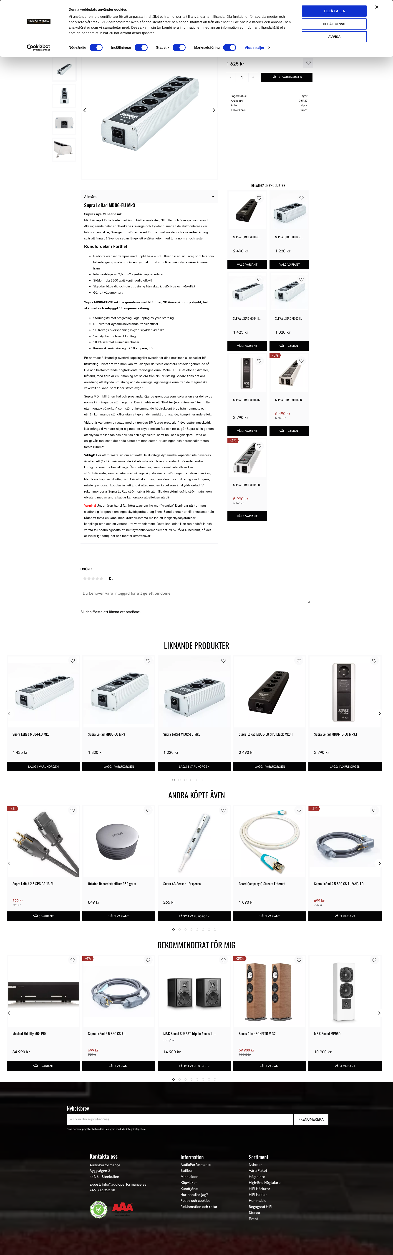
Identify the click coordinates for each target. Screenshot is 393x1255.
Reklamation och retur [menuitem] (199, 1207)
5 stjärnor (101, 578)
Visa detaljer (254, 48)
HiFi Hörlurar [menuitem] (259, 1189)
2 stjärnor (89, 578)
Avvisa (334, 37)
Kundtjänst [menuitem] (190, 1189)
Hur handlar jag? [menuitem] (194, 1195)
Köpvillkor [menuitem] (189, 1183)
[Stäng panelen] (376, 7)
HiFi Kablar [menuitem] (258, 1195)
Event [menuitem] (253, 1219)
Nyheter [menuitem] (255, 1165)
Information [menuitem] (192, 1157)
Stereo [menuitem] (254, 1213)
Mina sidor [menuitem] (189, 1177)
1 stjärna (85, 578)
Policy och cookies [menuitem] (196, 1201)
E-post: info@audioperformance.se (118, 1184)
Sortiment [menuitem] (258, 1157)
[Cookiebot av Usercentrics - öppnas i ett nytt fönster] (38, 47)
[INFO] (247, 264)
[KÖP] (287, 77)
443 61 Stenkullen (104, 1176)
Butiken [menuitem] (187, 1171)
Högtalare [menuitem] (257, 1177)
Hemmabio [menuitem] (257, 1201)
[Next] (213, 110)
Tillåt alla (334, 11)
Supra (303, 110)
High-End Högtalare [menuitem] (265, 1183)
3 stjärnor (93, 578)
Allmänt (90, 196)
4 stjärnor (97, 578)
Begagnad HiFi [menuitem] (260, 1207)
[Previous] (85, 110)
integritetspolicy (135, 1129)
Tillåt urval (334, 24)
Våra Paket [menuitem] (258, 1171)
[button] (306, 63)
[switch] (141, 47)
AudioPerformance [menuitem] (196, 1165)
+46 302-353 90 (102, 1190)
